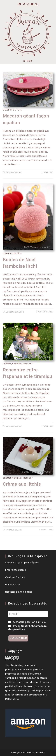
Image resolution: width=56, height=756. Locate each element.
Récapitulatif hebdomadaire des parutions (27, 628)
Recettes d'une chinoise (18, 592)
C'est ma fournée (15, 577)
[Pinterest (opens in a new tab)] (24, 4)
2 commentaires (14, 173)
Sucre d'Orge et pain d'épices (22, 562)
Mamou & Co (12, 584)
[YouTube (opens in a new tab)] (32, 4)
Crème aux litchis (22, 484)
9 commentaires (14, 426)
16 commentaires (15, 312)
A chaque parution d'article (29, 622)
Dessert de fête (12, 110)
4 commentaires (14, 530)
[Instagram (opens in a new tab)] (28, 4)
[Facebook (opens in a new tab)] (20, 4)
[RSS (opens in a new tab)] (36, 4)
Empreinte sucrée (15, 570)
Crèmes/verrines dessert (18, 364)
